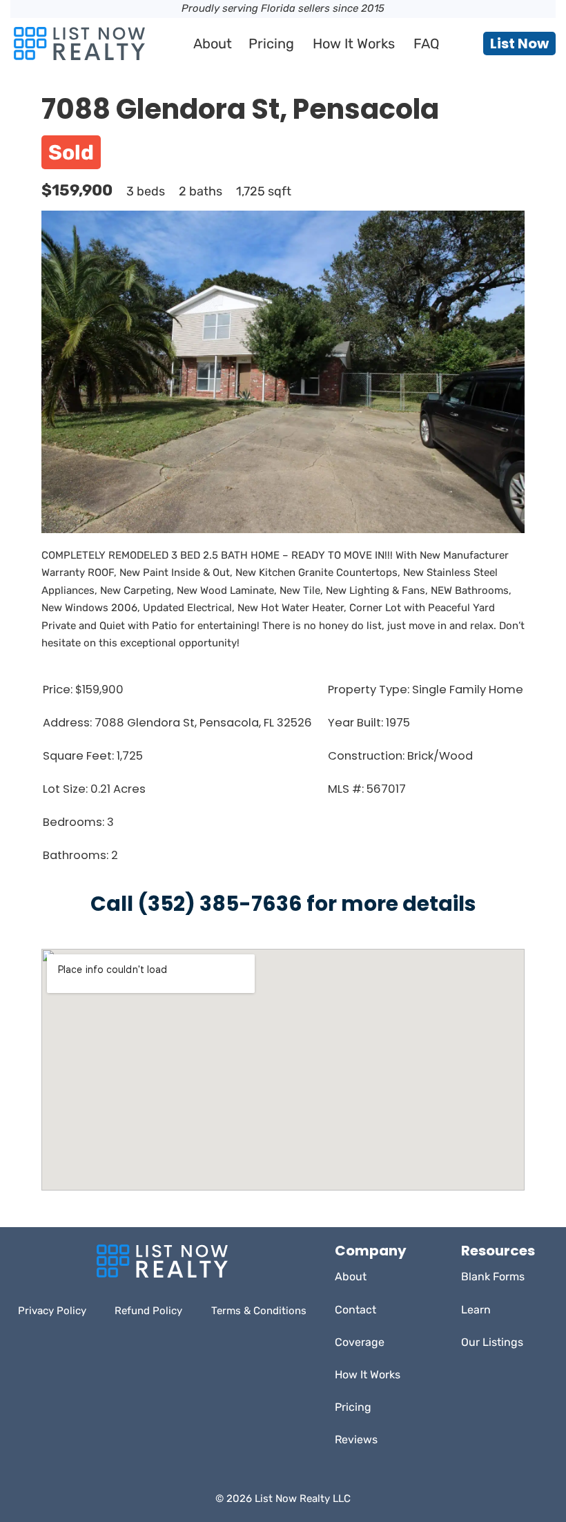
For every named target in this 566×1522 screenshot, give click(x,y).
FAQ (426, 43)
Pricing (271, 43)
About (212, 43)
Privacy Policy (52, 1310)
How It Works (354, 43)
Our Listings (492, 1342)
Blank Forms (493, 1276)
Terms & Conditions (258, 1310)
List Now (519, 43)
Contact (355, 1309)
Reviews (356, 1439)
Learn (476, 1309)
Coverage (359, 1342)
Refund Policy (148, 1310)
